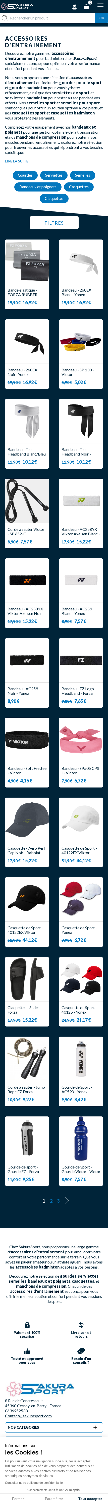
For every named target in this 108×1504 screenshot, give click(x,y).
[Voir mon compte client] (74, 6)
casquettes (83, 1281)
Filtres (54, 223)
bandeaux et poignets (49, 1281)
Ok (101, 18)
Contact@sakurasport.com (28, 1415)
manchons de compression (41, 1286)
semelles (17, 1281)
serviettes (88, 1276)
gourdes (68, 1276)
